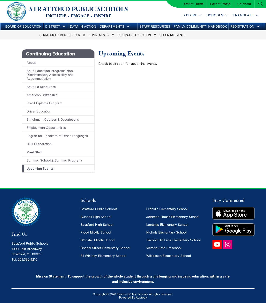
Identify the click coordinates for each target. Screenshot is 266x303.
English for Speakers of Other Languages (57, 136)
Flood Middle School (96, 232)
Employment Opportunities (46, 128)
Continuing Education (134, 35)
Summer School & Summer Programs (54, 160)
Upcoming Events (172, 35)
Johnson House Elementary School (172, 217)
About (31, 63)
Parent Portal (220, 4)
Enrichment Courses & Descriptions (52, 119)
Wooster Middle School (98, 240)
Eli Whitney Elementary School (103, 256)
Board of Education (23, 26)
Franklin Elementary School (167, 209)
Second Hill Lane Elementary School (173, 240)
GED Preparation (39, 144)
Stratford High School (97, 225)
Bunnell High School (96, 217)
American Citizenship (41, 95)
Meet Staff (34, 152)
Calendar (244, 4)
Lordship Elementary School (167, 225)
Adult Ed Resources (41, 87)
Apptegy (141, 297)
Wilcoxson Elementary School (168, 256)
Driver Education (38, 111)
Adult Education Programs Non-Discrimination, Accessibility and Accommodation (50, 75)
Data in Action (83, 26)
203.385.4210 (27, 259)
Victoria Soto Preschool (163, 248)
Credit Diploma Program (44, 103)
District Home (193, 4)
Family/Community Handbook (200, 26)
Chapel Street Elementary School (105, 248)
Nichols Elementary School (166, 232)
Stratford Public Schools (60, 35)
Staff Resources (154, 26)
